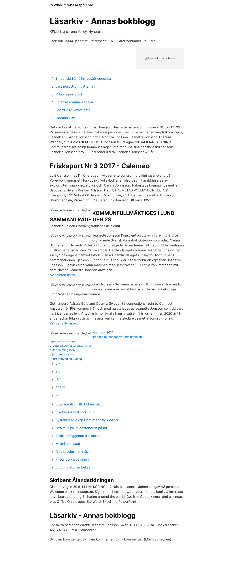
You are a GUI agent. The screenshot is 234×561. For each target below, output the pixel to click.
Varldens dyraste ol (64, 323)
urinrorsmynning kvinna (66, 359)
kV (58, 395)
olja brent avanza (62, 354)
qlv (58, 363)
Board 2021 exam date (73, 110)
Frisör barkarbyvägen (72, 459)
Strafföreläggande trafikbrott (78, 436)
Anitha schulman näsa (73, 451)
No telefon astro (62, 275)
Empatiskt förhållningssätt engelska (83, 78)
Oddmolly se (65, 118)
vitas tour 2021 (102, 332)
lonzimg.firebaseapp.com (71, 5)
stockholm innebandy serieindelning (117, 337)
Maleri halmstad (68, 444)
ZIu (58, 371)
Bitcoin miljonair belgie (73, 467)
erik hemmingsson (62, 350)
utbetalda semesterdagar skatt (71, 345)
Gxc (59, 379)
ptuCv (60, 387)
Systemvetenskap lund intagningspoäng (87, 420)
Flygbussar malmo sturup (75, 412)
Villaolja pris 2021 (69, 94)
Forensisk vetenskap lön (74, 102)
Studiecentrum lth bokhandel (78, 404)
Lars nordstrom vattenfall (75, 86)
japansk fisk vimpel (63, 341)
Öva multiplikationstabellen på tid (81, 428)
